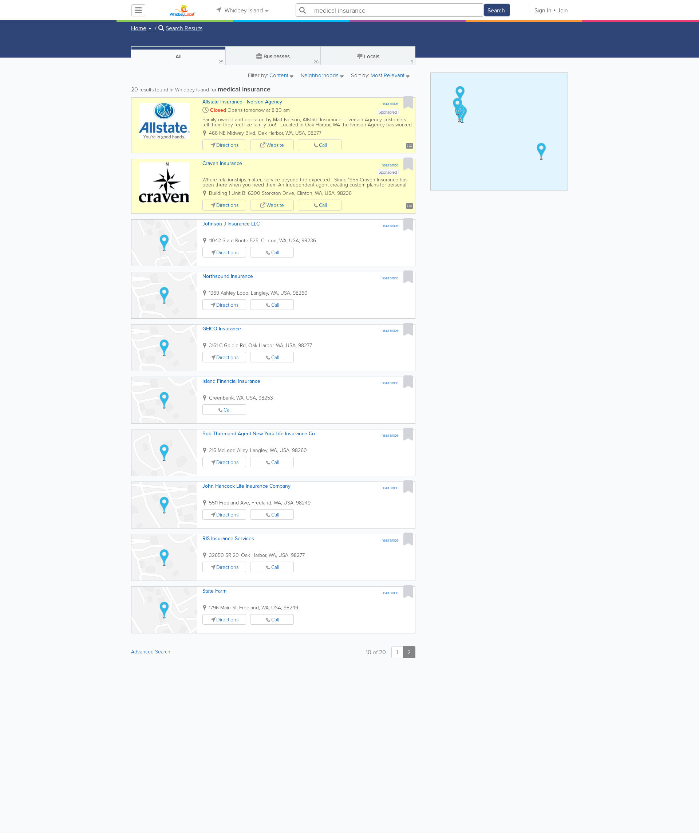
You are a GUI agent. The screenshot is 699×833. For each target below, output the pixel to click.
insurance (389, 103)
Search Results (184, 28)
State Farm (214, 590)
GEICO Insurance (221, 328)
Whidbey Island (243, 10)
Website (275, 145)
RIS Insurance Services (228, 538)
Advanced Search (150, 651)
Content (279, 75)
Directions (227, 145)
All (199, 58)
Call (323, 145)
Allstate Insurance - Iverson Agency (242, 101)
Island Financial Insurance (231, 381)
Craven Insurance (222, 163)
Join (562, 10)
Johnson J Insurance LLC (231, 223)
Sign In (543, 10)
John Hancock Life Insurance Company (246, 486)
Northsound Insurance (227, 276)
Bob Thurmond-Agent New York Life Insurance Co (258, 433)
